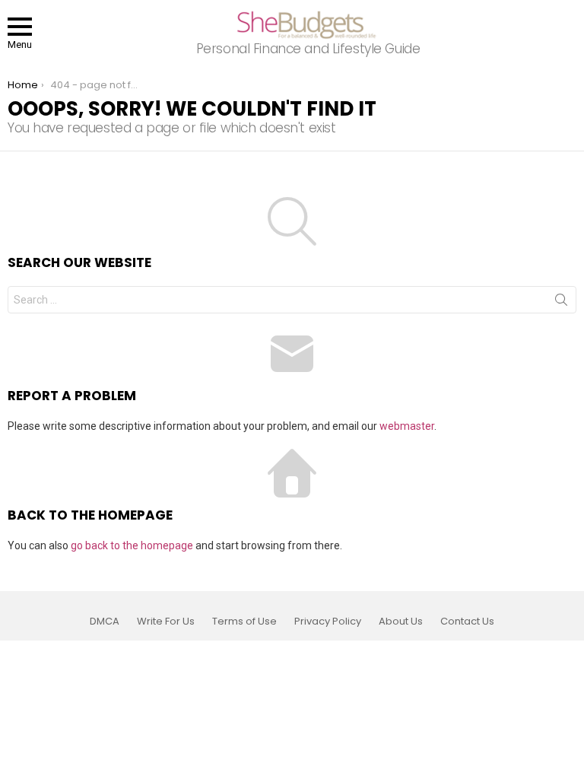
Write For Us (166, 621)
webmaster (406, 426)
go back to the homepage (132, 545)
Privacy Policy (327, 621)
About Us (401, 621)
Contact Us (467, 621)
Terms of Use (244, 621)
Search (561, 303)
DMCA (104, 621)
